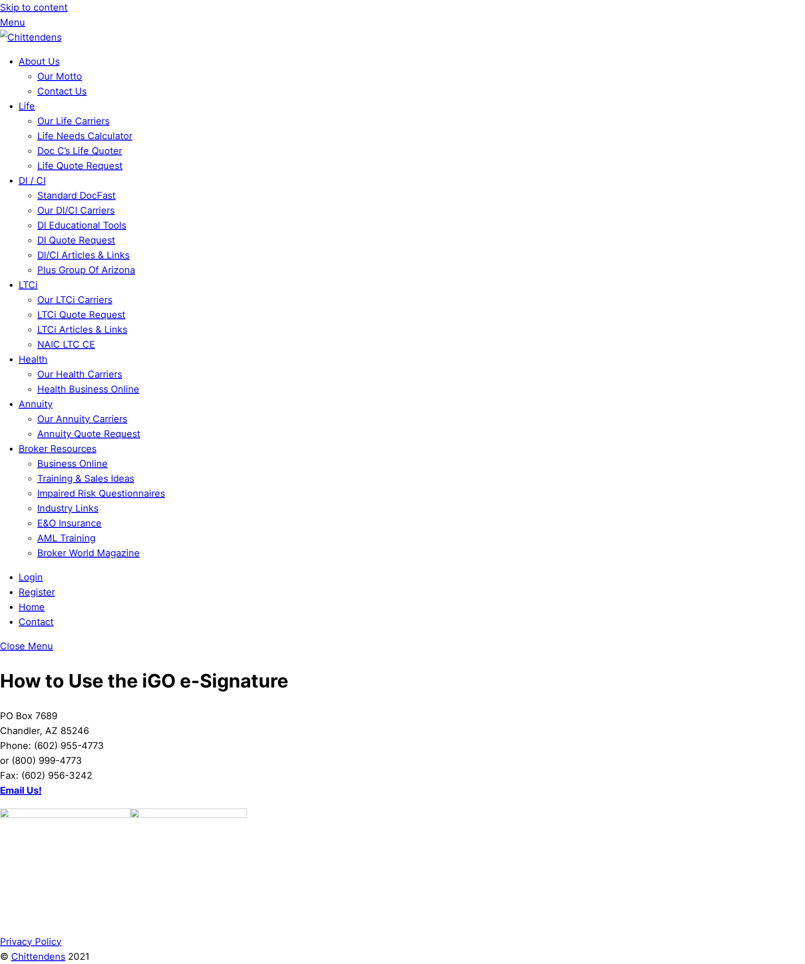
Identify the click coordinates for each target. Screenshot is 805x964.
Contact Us (62, 91)
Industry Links (67, 508)
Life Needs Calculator (84, 136)
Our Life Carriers (73, 121)
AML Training (66, 538)
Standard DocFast (76, 195)
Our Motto (59, 76)
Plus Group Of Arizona (86, 270)
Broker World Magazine (88, 553)
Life (27, 106)
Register (37, 592)
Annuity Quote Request (88, 433)
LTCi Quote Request (81, 314)
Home (32, 607)
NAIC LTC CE (66, 344)
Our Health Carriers (79, 374)
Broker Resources (57, 448)
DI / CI (32, 180)
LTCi (28, 284)
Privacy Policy (30, 941)
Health (33, 359)
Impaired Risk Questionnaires (101, 493)
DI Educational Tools (81, 225)
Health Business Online (88, 389)
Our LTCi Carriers (74, 299)
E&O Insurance (69, 523)
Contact (36, 621)
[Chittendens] (30, 37)
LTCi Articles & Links (82, 329)
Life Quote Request (80, 165)
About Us (39, 61)
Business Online (72, 463)
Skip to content (34, 7)
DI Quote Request (76, 240)
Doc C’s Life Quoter (79, 150)
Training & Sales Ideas (85, 478)
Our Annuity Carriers (82, 419)
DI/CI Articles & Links (83, 255)
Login (31, 577)
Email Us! (20, 790)
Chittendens (38, 956)
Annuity (36, 404)
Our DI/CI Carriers (76, 210)
